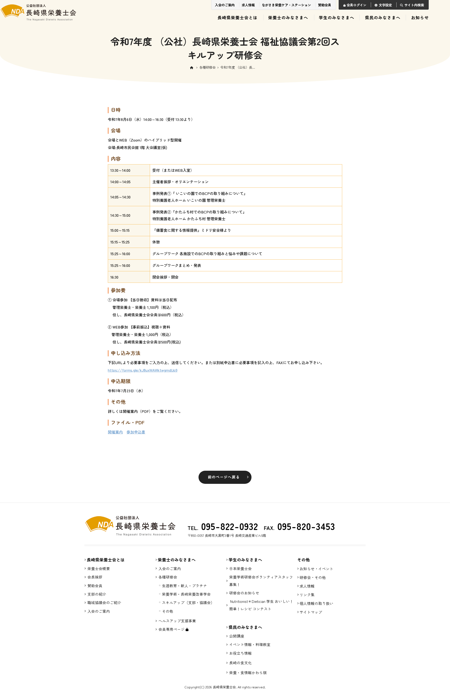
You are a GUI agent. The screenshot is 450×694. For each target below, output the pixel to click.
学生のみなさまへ (336, 17)
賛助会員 (324, 4)
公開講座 (236, 636)
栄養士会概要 (98, 568)
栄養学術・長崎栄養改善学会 (186, 594)
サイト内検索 (414, 4)
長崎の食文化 (240, 662)
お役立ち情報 (240, 653)
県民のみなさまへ (383, 17)
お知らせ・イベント (316, 568)
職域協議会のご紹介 (104, 602)
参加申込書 (136, 432)
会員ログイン (356, 4)
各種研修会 (207, 67)
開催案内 (115, 432)
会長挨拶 (94, 577)
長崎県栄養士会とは (238, 17)
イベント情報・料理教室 (249, 644)
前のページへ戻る (224, 477)
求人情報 (248, 4)
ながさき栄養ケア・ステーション (286, 4)
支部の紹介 (96, 594)
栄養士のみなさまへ (288, 17)
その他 (167, 611)
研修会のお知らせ (244, 593)
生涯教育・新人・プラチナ (184, 585)
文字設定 (385, 4)
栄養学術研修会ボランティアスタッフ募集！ (261, 580)
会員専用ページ (172, 629)
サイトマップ (311, 612)
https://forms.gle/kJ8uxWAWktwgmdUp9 (142, 370)
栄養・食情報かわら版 (248, 672)
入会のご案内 (225, 4)
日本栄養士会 (240, 568)
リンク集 (307, 594)
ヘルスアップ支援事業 (177, 620)
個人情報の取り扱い (316, 603)
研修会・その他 (313, 577)
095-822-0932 (228, 526)
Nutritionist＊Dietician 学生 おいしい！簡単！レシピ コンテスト (261, 605)
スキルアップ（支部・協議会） (188, 602)
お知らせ (420, 17)
